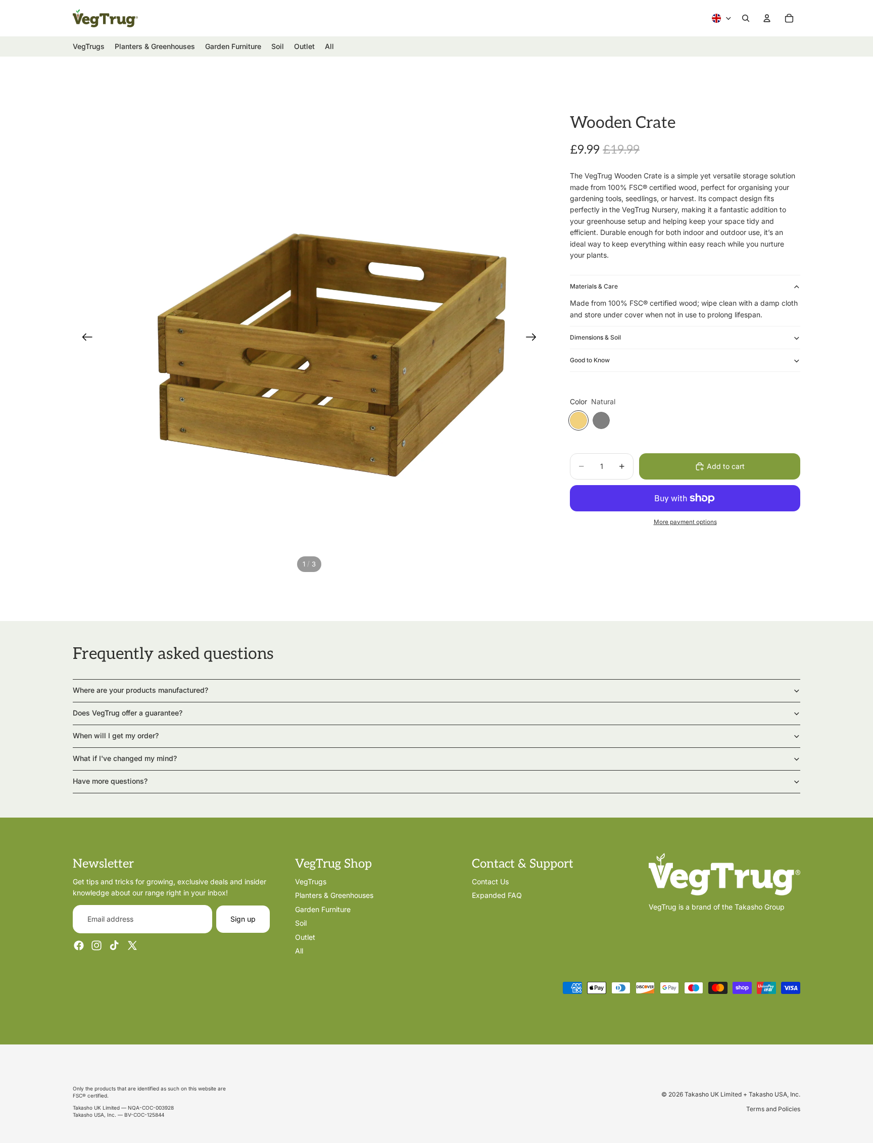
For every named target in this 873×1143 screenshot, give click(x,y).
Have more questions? (110, 781)
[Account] (767, 18)
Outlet (305, 936)
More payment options (685, 522)
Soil (301, 923)
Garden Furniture (323, 909)
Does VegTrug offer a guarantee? (127, 712)
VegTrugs (310, 881)
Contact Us (490, 881)
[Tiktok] (114, 945)
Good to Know (590, 360)
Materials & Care (594, 286)
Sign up (243, 919)
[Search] (746, 18)
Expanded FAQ (497, 895)
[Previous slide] (84, 338)
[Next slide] (534, 338)
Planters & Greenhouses (334, 895)
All (299, 950)
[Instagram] (96, 945)
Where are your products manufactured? (140, 690)
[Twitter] (132, 945)
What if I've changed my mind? (125, 758)
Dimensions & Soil (595, 337)
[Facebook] (79, 945)
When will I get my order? (116, 735)
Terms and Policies (773, 1109)
